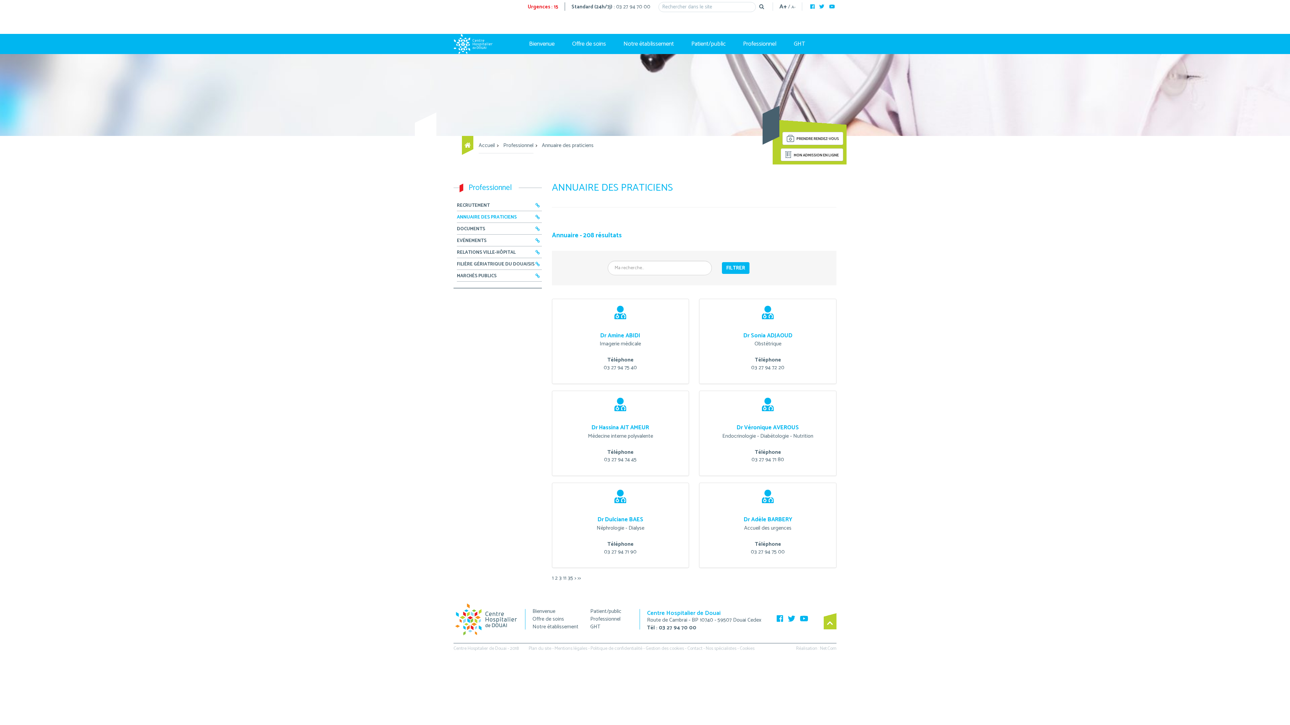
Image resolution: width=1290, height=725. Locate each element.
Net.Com (828, 648)
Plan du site (540, 648)
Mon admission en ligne (816, 155)
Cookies (747, 648)
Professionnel (759, 44)
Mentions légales (571, 648)
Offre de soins (589, 44)
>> (579, 578)
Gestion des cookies (665, 648)
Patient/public (708, 44)
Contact (694, 648)
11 (564, 578)
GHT (799, 44)
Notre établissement (649, 44)
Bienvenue (542, 44)
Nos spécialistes (721, 648)
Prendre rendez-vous (817, 139)
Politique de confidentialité (616, 648)
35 (570, 578)
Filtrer (735, 268)
